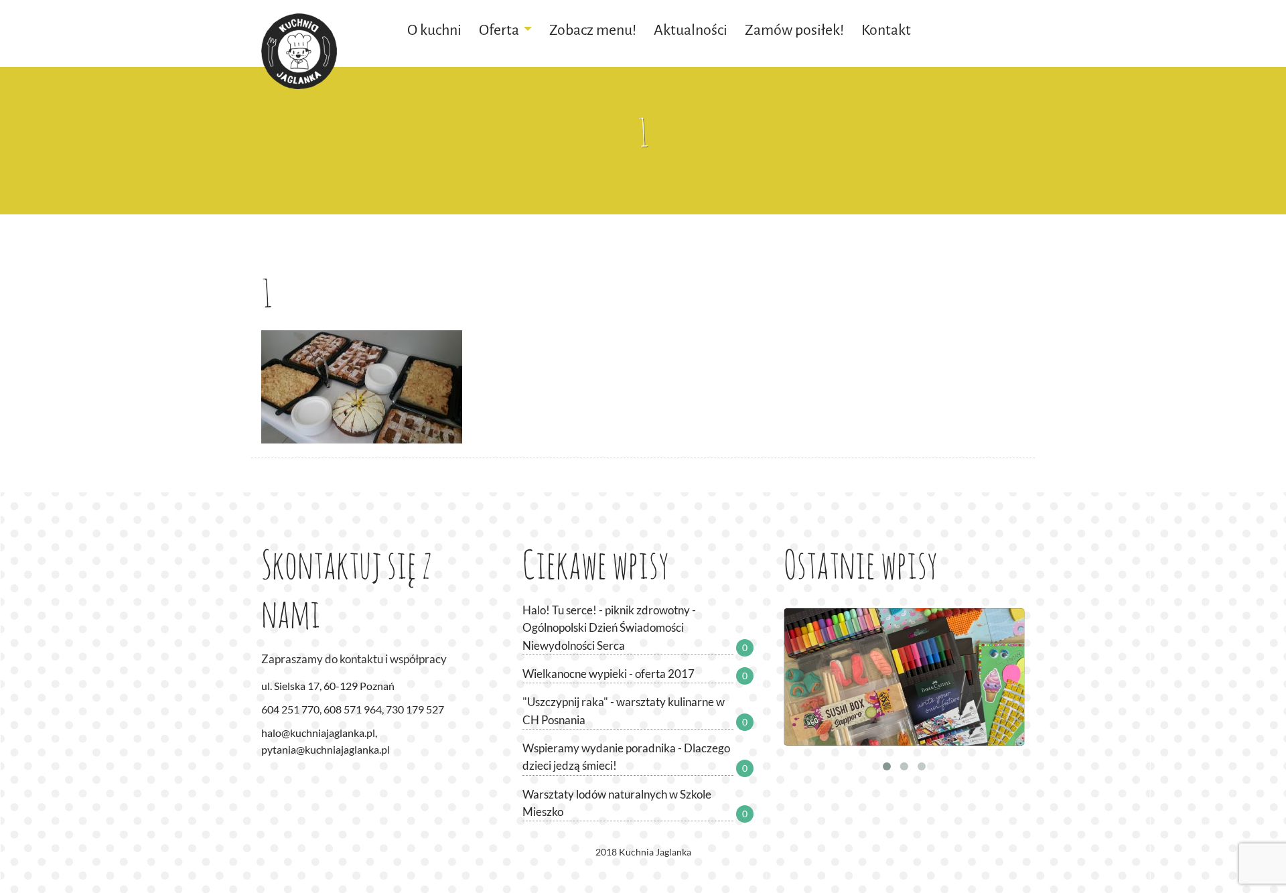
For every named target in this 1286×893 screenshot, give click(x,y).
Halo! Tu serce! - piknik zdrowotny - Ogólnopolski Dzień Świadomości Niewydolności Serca (609, 627)
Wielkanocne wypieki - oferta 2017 (608, 674)
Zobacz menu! (592, 30)
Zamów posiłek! (794, 30)
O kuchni (434, 30)
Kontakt (886, 30)
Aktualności (690, 30)
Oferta (499, 30)
